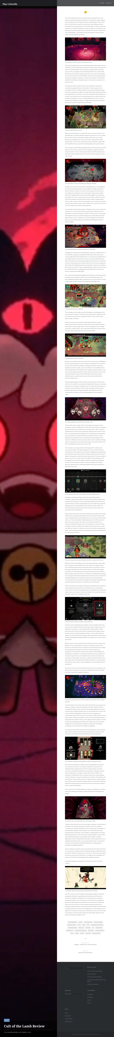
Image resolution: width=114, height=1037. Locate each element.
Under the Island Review (93, 984)
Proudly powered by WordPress (78, 1034)
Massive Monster (72, 927)
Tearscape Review (91, 974)
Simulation (90, 930)
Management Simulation (97, 924)
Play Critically (10, 4)
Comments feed (68, 1018)
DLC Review (90, 994)
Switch (82, 933)
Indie (84, 924)
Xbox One (88, 933)
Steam (76, 933)
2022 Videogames (72, 922)
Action (80, 922)
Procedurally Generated (80, 930)
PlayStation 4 (99, 927)
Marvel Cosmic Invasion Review (94, 971)
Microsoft (81, 927)
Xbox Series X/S (96, 933)
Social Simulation (100, 930)
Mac (88, 924)
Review (7, 1020)
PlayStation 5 (70, 930)
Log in (66, 1013)
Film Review (90, 997)
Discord (102, 2)
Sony (72, 933)
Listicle (89, 1000)
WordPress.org (68, 1021)
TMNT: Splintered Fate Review (94, 976)
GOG (79, 924)
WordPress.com (95, 1034)
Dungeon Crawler (72, 924)
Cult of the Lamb (88, 922)
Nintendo (88, 927)
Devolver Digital (98, 922)
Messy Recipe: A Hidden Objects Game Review (96, 980)
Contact (108, 2)
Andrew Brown (13, 1032)
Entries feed (68, 1015)
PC (93, 927)
